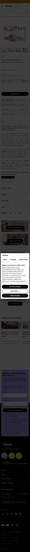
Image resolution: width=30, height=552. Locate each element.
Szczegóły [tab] (13, 259)
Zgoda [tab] (5, 259)
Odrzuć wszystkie (15, 295)
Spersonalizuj (14, 291)
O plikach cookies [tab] (23, 259)
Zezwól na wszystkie (15, 286)
